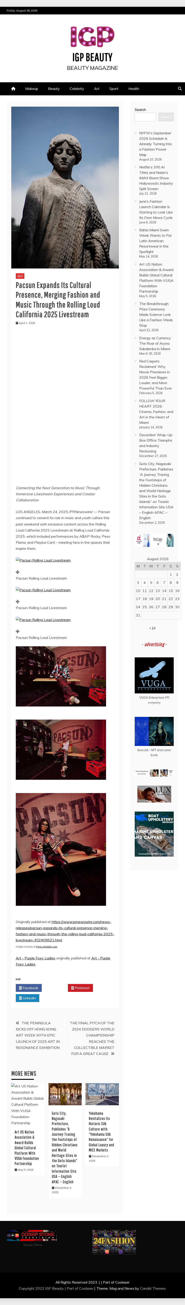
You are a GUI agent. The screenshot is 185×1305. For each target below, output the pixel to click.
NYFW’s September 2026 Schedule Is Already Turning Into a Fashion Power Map (155, 144)
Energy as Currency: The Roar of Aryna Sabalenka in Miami (155, 343)
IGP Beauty (92, 56)
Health (133, 88)
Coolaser (86, 1288)
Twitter (56, 988)
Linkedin (29, 998)
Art (96, 88)
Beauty (54, 88)
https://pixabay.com (46, 946)
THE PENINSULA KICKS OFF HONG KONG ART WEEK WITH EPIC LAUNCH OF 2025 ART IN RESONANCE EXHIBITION (38, 1035)
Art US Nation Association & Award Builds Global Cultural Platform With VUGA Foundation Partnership (27, 1148)
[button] (43, 560)
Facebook (30, 988)
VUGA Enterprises (151, 697)
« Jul (152, 628)
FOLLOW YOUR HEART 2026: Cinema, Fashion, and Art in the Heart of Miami (156, 412)
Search (140, 109)
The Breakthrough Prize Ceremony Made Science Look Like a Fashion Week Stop (156, 314)
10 (138, 590)
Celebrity (77, 88)
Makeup (31, 88)
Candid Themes (153, 1288)
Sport (113, 88)
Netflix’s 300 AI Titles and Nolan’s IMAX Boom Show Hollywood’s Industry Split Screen (156, 178)
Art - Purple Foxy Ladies (35, 958)
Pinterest (82, 988)
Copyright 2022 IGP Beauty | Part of (49, 1288)
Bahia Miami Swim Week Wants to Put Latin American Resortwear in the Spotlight (155, 241)
